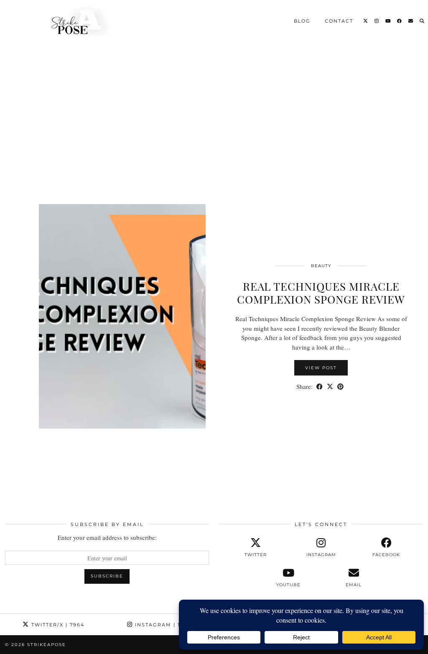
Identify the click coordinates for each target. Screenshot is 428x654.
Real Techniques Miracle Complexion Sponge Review (321, 293)
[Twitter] (366, 20)
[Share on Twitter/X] (330, 386)
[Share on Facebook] (319, 386)
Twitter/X (56, 625)
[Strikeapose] (73, 20)
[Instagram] (377, 20)
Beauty (321, 265)
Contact (339, 20)
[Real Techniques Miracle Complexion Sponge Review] (214, 148)
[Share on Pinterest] (340, 386)
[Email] (411, 20)
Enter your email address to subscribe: (107, 537)
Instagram (163, 625)
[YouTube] (388, 20)
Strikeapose (46, 644)
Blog (302, 20)
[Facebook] (400, 20)
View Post (321, 367)
